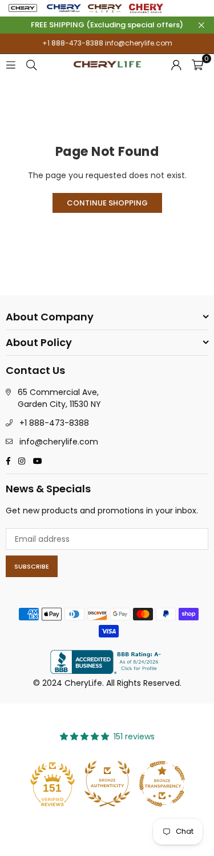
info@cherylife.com (137, 43)
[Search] (31, 64)
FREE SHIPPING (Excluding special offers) (107, 25)
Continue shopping (107, 202)
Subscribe (31, 566)
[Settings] (176, 64)
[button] (197, 64)
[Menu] (11, 64)
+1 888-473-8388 (72, 43)
